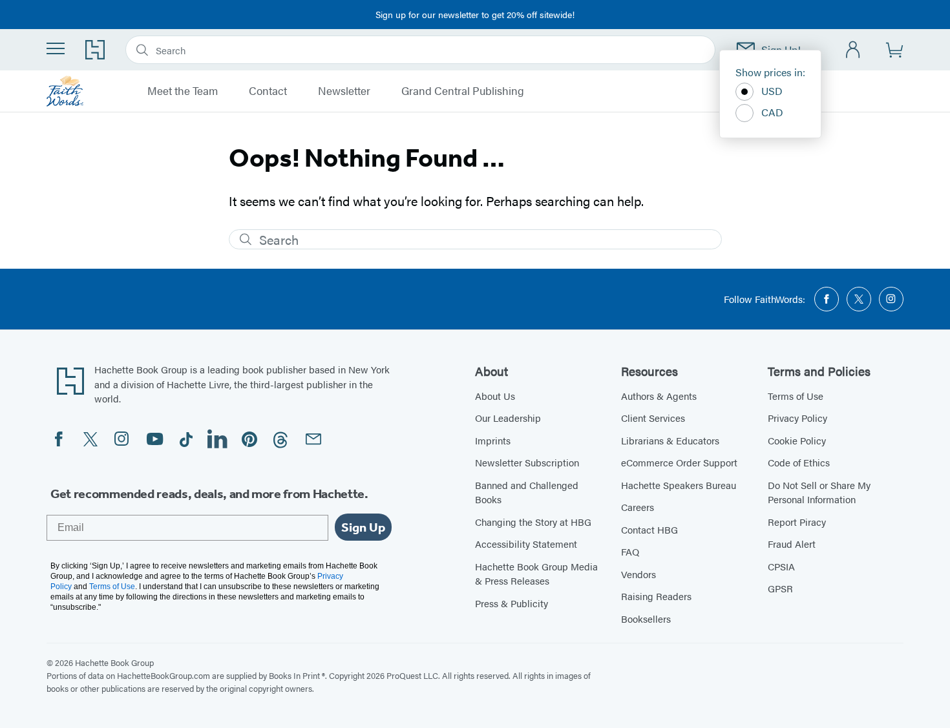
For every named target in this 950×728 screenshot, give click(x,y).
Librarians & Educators (670, 440)
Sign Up (363, 527)
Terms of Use (795, 395)
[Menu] (56, 48)
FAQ (630, 551)
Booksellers (646, 618)
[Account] (853, 50)
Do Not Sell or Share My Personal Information (819, 492)
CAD (772, 112)
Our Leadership (508, 417)
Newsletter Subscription (527, 462)
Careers (637, 507)
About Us (495, 395)
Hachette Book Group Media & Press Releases (536, 573)
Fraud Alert (792, 543)
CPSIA (781, 566)
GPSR (780, 588)
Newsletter (344, 91)
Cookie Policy (797, 440)
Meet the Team (182, 91)
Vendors (638, 574)
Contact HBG (649, 529)
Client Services (653, 417)
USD (772, 90)
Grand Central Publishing (462, 91)
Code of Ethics (799, 462)
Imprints (493, 440)
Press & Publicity (511, 603)
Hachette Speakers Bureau (678, 485)
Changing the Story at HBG (533, 521)
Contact (268, 91)
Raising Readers (656, 596)
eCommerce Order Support (679, 462)
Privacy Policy (797, 417)
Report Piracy (797, 521)
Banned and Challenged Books (526, 492)
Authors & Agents (659, 395)
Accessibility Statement (526, 543)
